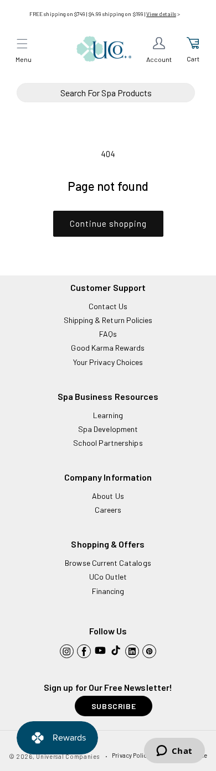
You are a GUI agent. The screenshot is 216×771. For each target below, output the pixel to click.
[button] (22, 44)
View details (161, 14)
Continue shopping (108, 223)
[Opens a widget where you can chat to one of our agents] (174, 751)
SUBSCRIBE (113, 706)
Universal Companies (67, 756)
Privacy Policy (131, 755)
